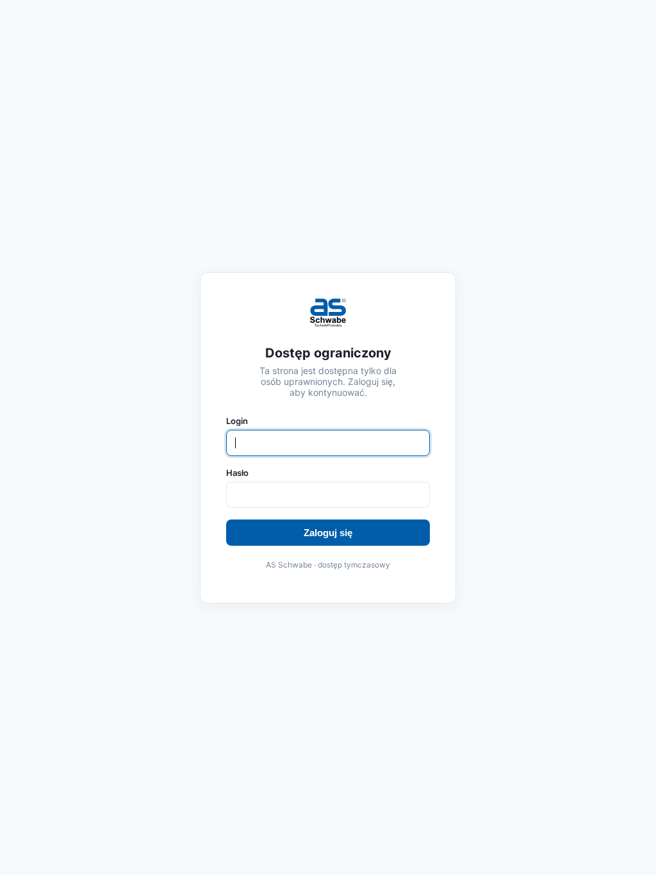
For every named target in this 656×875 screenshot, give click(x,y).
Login (237, 421)
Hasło (237, 473)
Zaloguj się (328, 532)
